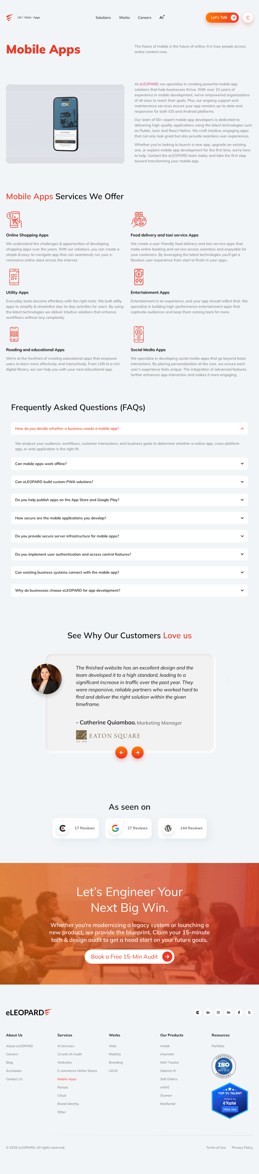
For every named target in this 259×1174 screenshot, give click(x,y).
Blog (9, 1062)
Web (112, 1046)
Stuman (166, 1095)
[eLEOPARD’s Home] (10, 17)
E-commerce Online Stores (77, 1071)
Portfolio (218, 1046)
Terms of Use (216, 1147)
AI (161, 17)
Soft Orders (168, 1079)
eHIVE (164, 1087)
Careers (144, 17)
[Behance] (228, 1012)
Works (124, 17)
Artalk (165, 1046)
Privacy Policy (242, 1147)
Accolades (14, 1071)
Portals (62, 1087)
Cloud (61, 1095)
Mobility (115, 1054)
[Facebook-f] (239, 1012)
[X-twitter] (249, 1012)
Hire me (230, 1109)
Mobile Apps (66, 1079)
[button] (121, 752)
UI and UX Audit (69, 1054)
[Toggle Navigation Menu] (248, 18)
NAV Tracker (169, 1062)
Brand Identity (68, 1104)
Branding (116, 1062)
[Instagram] (218, 1012)
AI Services (65, 1046)
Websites (64, 1062)
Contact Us (14, 1079)
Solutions (103, 17)
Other (61, 1112)
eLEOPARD (148, 84)
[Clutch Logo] (197, 1012)
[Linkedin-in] (208, 1012)
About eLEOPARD (19, 1046)
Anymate (167, 1054)
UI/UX (113, 1071)
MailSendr (168, 1104)
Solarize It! (168, 1071)
